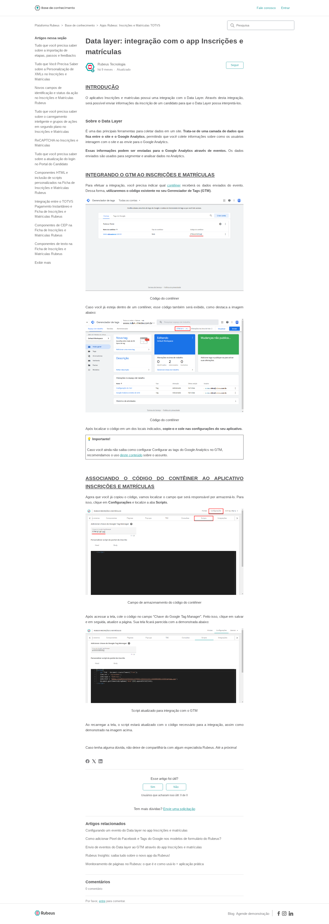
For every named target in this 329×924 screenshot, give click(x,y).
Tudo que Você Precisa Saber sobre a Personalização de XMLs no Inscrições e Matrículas (56, 71)
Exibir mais (43, 262)
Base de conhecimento (80, 25)
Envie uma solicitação (179, 809)
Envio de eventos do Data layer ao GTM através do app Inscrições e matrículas (143, 847)
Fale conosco (266, 8)
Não (176, 787)
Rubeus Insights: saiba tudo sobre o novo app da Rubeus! (127, 855)
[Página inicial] (55, 8)
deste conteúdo (131, 455)
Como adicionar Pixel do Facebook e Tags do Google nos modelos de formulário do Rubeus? (153, 838)
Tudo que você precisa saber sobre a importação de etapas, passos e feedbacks (56, 50)
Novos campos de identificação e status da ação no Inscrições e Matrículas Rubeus (56, 95)
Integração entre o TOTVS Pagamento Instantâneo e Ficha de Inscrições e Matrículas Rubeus (54, 209)
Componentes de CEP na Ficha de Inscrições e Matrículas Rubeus (53, 230)
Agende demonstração (252, 913)
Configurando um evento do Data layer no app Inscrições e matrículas (136, 830)
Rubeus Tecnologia (111, 64)
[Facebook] (87, 761)
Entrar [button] (285, 8)
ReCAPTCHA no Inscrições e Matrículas (56, 142)
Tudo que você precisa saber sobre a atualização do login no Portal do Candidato (56, 159)
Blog (231, 913)
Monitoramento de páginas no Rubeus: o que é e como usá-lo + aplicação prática (144, 864)
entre (102, 901)
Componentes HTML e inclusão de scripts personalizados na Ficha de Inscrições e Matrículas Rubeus (55, 183)
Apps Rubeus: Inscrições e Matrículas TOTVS (130, 25)
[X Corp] (94, 761)
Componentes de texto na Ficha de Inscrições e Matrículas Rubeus (53, 249)
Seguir (235, 65)
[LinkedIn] (100, 761)
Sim (152, 787)
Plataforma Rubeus (47, 25)
